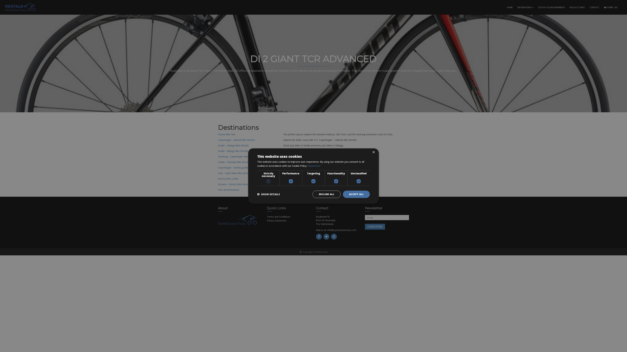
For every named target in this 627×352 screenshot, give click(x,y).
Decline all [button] (326, 194)
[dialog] (313, 176)
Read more (314, 165)
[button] (268, 194)
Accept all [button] (356, 194)
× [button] (373, 152)
